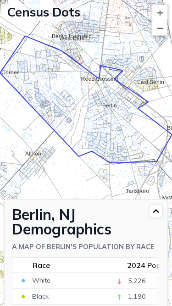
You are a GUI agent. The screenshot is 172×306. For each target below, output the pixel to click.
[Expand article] (156, 211)
